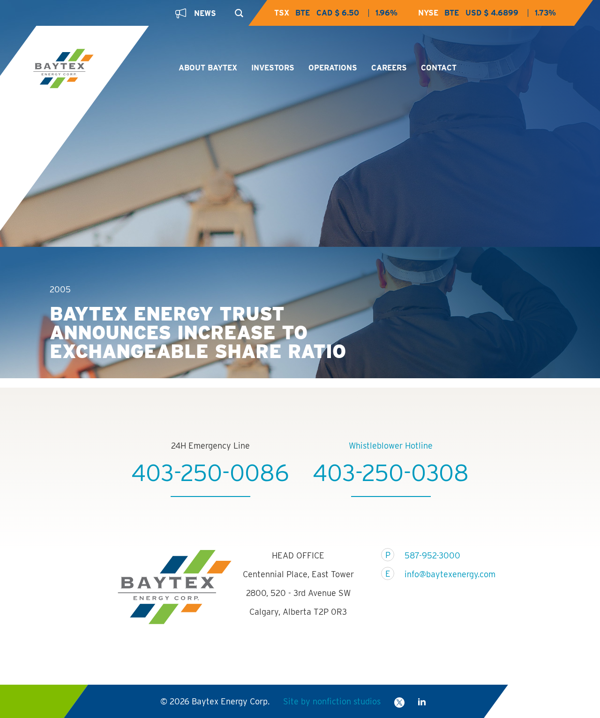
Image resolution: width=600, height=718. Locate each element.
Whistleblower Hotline (391, 446)
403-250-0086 (210, 472)
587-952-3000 (432, 555)
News (205, 13)
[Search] (237, 10)
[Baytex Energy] (97, 69)
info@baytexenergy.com (444, 574)
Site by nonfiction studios (332, 701)
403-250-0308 (391, 472)
